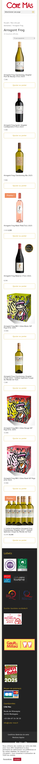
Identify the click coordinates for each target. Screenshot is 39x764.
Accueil (6, 23)
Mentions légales (18, 737)
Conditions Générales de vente (18, 735)
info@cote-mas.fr (11, 723)
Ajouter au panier (20, 85)
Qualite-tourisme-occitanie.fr (16, 608)
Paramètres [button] (7, 759)
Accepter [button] (17, 759)
